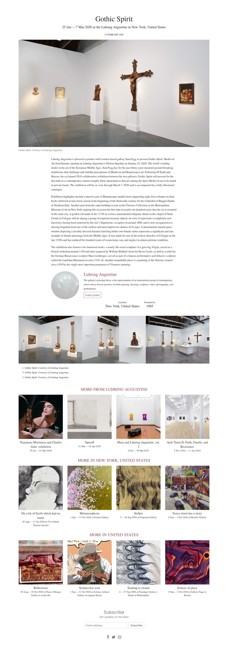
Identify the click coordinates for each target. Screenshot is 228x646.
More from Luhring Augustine (114, 389)
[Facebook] (108, 637)
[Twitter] (113, 637)
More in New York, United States (114, 460)
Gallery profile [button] (92, 295)
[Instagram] (120, 637)
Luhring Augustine (100, 274)
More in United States (114, 534)
